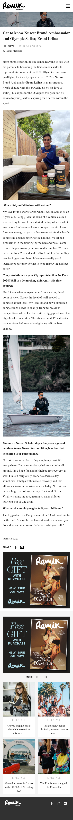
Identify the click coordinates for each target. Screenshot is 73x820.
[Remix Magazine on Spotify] (65, 803)
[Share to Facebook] (15, 547)
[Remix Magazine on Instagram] (58, 803)
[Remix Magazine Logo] (14, 6)
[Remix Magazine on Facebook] (51, 803)
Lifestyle (9, 46)
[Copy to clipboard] (22, 547)
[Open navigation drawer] (68, 6)
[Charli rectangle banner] (36, 580)
